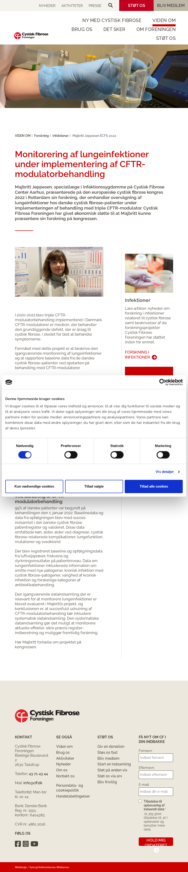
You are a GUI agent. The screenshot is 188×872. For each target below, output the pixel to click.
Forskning (41, 136)
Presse (95, 6)
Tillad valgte (94, 486)
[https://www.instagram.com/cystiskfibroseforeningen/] (26, 843)
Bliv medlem (171, 5)
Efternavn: (147, 768)
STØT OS (166, 38)
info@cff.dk (32, 783)
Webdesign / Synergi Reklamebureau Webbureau (42, 867)
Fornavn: (145, 751)
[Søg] (110, 5)
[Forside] (31, 35)
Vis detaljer (165, 472)
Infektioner (61, 136)
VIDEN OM (164, 20)
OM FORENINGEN (156, 29)
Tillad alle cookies (154, 486)
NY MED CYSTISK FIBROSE (111, 20)
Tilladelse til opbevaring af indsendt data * (155, 805)
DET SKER (114, 29)
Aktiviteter (72, 6)
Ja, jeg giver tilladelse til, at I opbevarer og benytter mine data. (155, 821)
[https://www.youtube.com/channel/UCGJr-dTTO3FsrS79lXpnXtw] (34, 843)
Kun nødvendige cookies (34, 486)
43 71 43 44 (38, 774)
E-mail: (144, 785)
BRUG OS (82, 29)
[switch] (70, 454)
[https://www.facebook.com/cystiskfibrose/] (18, 843)
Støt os (136, 5)
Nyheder (47, 6)
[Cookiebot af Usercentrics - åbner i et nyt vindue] (163, 382)
